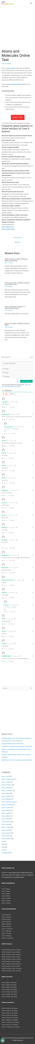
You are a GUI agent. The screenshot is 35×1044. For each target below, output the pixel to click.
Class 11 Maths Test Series (9, 994)
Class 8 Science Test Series (10, 1013)
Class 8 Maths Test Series (9, 987)
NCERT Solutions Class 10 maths (11, 971)
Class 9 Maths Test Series (9, 989)
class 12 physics (6, 810)
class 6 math (5, 819)
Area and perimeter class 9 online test (12, 743)
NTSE (3, 850)
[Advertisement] (17, 25)
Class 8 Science (6, 919)
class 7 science (6, 827)
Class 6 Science (6, 915)
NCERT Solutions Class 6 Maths (11, 952)
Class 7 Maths (6, 891)
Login (31, 357)
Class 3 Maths (6, 816)
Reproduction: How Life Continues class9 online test (17, 760)
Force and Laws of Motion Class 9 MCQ (17, 324)
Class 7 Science (6, 917)
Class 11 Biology (6, 787)
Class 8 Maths (6, 893)
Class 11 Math (6, 793)
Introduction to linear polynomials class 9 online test (17, 746)
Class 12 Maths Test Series (9, 996)
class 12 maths (6, 807)
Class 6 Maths (6, 889)
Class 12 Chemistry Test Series (11, 1027)
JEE (3, 841)
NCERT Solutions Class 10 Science (12, 968)
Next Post (17, 242)
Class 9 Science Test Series (10, 1015)
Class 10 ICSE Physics (8, 779)
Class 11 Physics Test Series (10, 1020)
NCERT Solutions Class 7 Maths (11, 957)
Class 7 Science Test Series (9, 1010)
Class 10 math (6, 782)
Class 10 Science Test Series (10, 1017)
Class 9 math (5, 836)
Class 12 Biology (6, 935)
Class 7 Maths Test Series (9, 985)
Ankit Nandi (15, 428)
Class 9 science (6, 63)
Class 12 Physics (6, 933)
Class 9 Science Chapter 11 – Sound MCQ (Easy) (15, 307)
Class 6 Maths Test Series (9, 982)
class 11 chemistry (7, 790)
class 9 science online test (14, 84)
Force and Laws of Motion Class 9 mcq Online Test (17, 283)
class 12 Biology (6, 799)
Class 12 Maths (6, 903)
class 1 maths (6, 776)
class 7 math (5, 824)
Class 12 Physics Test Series (10, 1024)
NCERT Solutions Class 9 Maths (11, 966)
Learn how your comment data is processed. (16, 385)
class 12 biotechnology (8, 802)
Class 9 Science (6, 922)
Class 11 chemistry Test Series (10, 1022)
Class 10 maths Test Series (9, 992)
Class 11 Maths (6, 900)
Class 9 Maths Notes (8, 227)
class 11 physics (6, 796)
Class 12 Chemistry (7, 804)
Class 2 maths (6, 813)
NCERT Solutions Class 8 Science (11, 959)
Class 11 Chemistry (7, 929)
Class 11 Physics (6, 926)
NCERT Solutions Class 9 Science (11, 964)
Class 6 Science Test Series (10, 1008)
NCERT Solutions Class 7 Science (11, 954)
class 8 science (6, 833)
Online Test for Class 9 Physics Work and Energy (16, 259)
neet (3, 847)
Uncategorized (6, 853)
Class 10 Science (6, 785)
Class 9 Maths (6, 896)
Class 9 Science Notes (8, 229)
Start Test (18, 117)
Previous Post (17, 237)
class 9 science (11, 68)
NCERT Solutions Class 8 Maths (11, 961)
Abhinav (14, 607)
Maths (3, 844)
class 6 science (6, 821)
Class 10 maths (6, 898)
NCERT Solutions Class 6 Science (11, 950)
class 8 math (5, 830)
